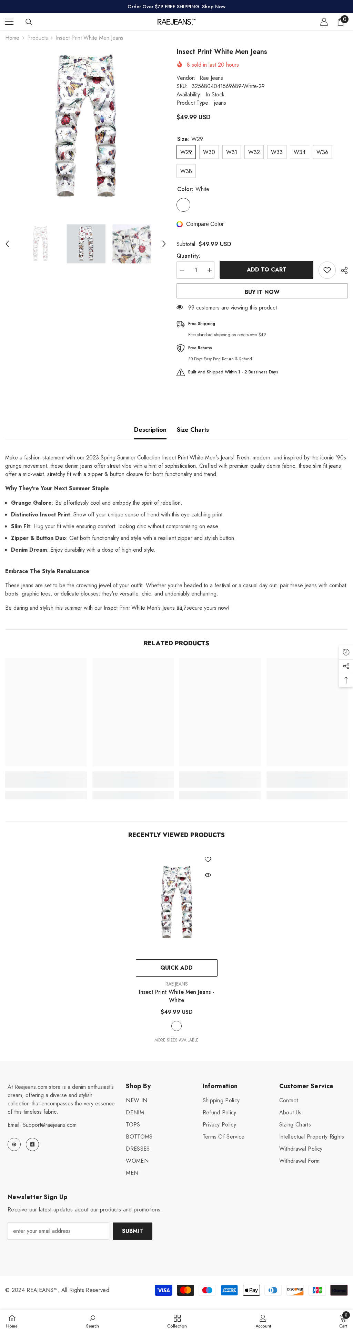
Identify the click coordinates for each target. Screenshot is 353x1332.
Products (37, 38)
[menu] (9, 22)
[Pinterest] (14, 1144)
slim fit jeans (327, 466)
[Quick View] (208, 875)
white (176, 1026)
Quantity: (188, 256)
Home (12, 38)
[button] (7, 244)
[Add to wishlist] (327, 270)
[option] (85, 127)
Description (150, 429)
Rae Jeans (211, 78)
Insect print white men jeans (176, 996)
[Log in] (324, 22)
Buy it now (262, 292)
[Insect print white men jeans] (177, 902)
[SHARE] (342, 270)
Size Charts (193, 429)
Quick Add (176, 968)
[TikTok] (32, 1144)
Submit (132, 1231)
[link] (46, 783)
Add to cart (266, 270)
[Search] (29, 22)
